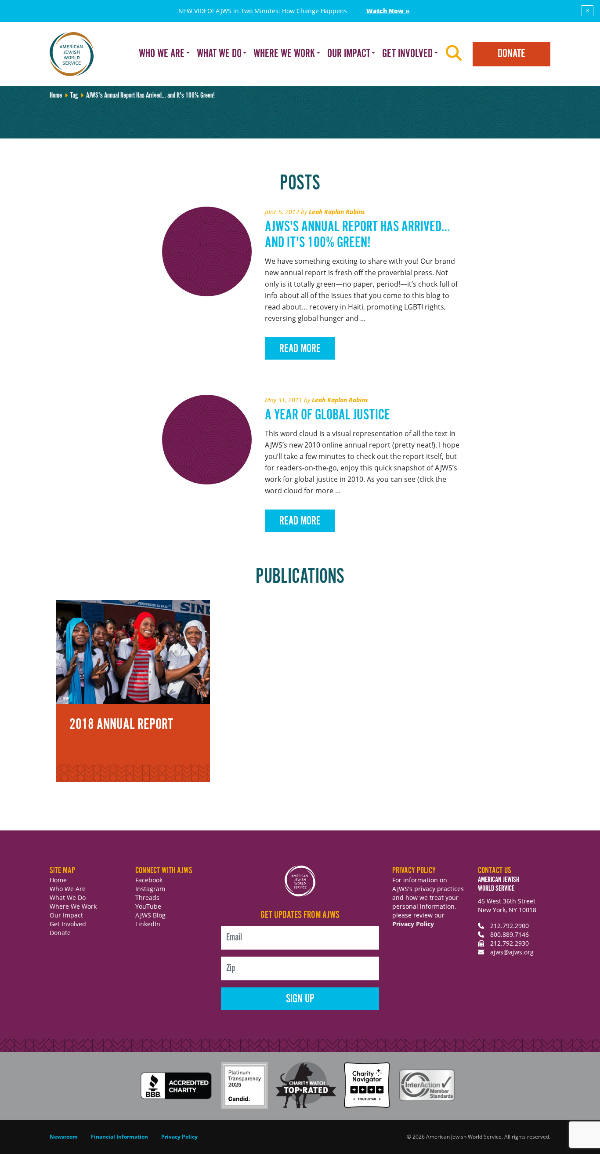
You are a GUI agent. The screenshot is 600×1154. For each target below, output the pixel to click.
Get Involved (68, 924)
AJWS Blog (150, 915)
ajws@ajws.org (512, 952)
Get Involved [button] (407, 54)
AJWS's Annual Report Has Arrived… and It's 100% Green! (357, 235)
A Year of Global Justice (327, 415)
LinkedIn (147, 924)
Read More (300, 349)
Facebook (149, 880)
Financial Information (119, 1136)
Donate (511, 54)
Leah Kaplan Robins (337, 212)
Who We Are (68, 889)
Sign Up (300, 999)
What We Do (68, 897)
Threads (147, 897)
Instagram (150, 889)
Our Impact (66, 915)
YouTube (148, 906)
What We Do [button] (219, 54)
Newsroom (64, 1136)
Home (56, 95)
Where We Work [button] (284, 54)
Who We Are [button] (161, 54)
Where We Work (73, 906)
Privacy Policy (413, 924)
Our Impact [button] (348, 54)
